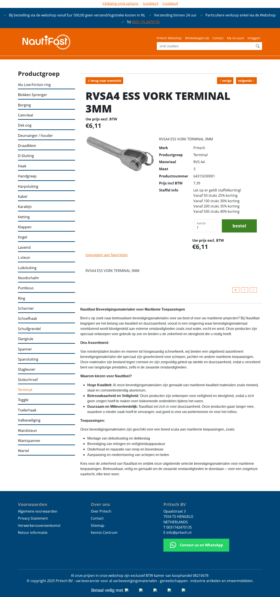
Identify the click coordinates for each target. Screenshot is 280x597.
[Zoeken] (257, 46)
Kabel (22, 197)
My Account (235, 38)
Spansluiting (28, 359)
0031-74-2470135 (146, 22)
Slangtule (25, 339)
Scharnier (26, 308)
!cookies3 (150, 3)
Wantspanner (29, 441)
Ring (21, 298)
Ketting (24, 217)
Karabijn (25, 207)
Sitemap (97, 525)
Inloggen (254, 38)
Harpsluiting (28, 186)
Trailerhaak (27, 410)
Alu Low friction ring (34, 85)
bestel (239, 226)
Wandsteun (27, 431)
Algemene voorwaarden (37, 511)
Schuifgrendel (29, 329)
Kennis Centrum (104, 532)
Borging (24, 105)
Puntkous (26, 288)
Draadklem (27, 146)
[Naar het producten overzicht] (235, 290)
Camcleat (25, 115)
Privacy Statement (33, 518)
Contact (218, 38)
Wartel (23, 451)
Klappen (25, 227)
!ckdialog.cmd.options (120, 3)
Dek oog (25, 125)
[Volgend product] (253, 290)
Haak (22, 166)
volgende (245, 81)
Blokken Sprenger (32, 95)
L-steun (24, 258)
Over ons (100, 504)
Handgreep (27, 176)
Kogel (22, 237)
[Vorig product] (244, 290)
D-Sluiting (26, 156)
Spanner (25, 349)
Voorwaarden (32, 504)
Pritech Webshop (169, 38)
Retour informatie (32, 532)
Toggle (23, 400)
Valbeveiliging (29, 420)
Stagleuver (26, 369)
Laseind (24, 247)
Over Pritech (101, 511)
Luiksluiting (27, 268)
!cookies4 (170, 3)
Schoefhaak (27, 318)
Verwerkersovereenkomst (39, 525)
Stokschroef (28, 380)
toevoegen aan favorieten (107, 254)
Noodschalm (28, 278)
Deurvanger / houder (35, 136)
